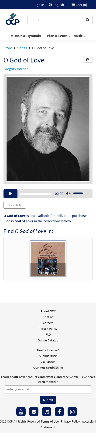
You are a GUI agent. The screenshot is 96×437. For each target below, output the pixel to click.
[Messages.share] (88, 59)
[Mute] (68, 194)
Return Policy (48, 329)
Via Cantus (48, 362)
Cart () (81, 4)
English (58, 4)
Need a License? (48, 350)
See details (14, 205)
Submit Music (48, 356)
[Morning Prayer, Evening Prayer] (48, 258)
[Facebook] (59, 411)
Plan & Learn (57, 35)
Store (7, 47)
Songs (22, 47)
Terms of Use (50, 421)
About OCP (48, 311)
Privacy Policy (70, 421)
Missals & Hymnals (26, 35)
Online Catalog (48, 340)
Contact (48, 317)
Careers (48, 323)
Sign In (39, 4)
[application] (48, 193)
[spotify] (33, 411)
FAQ (48, 334)
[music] (46, 411)
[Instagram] (72, 411)
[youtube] (21, 411)
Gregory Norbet (15, 68)
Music (78, 35)
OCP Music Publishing (48, 367)
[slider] (76, 192)
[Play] (10, 193)
